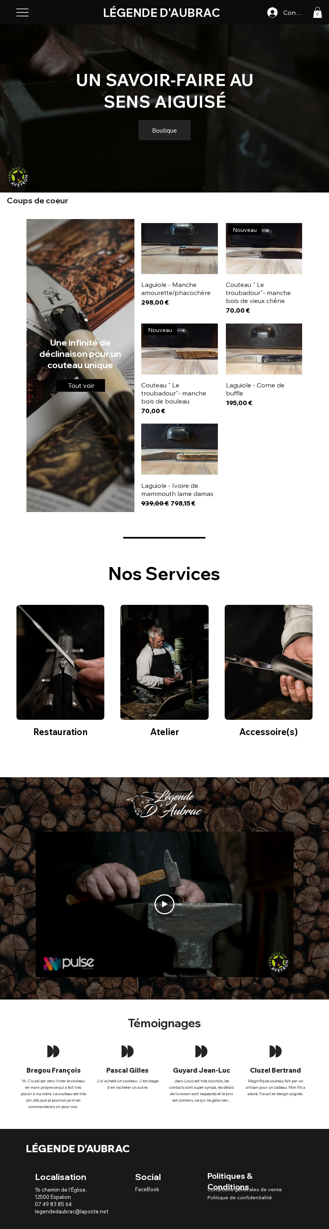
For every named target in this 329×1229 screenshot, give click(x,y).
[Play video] (164, 904)
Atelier (164, 731)
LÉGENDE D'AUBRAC (78, 1148)
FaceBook (147, 1189)
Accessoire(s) (268, 731)
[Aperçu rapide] (179, 248)
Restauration (60, 731)
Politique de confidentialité (239, 1197)
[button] (317, 12)
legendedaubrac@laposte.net (71, 1211)
